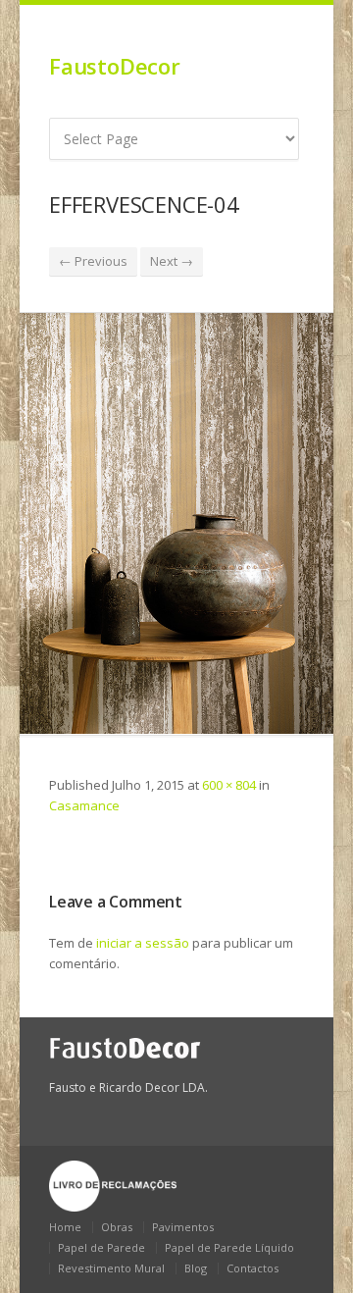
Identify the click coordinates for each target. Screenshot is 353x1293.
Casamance (84, 805)
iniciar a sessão (142, 943)
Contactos (252, 1268)
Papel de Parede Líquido (229, 1247)
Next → (171, 261)
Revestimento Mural (111, 1268)
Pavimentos (183, 1226)
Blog (195, 1268)
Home (65, 1226)
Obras (116, 1226)
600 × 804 (229, 785)
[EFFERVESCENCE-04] (176, 523)
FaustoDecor (114, 65)
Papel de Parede (101, 1247)
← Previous (93, 261)
